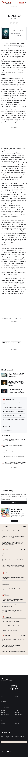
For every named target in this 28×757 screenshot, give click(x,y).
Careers (3, 712)
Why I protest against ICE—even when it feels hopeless (13, 457)
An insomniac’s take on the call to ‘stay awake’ (12, 625)
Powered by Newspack (5, 754)
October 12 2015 (17, 318)
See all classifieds (7, 430)
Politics (16, 696)
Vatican (16, 698)
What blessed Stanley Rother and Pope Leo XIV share (14, 451)
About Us (3, 710)
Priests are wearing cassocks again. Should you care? (14, 445)
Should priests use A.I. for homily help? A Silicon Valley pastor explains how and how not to (13, 640)
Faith (2, 696)
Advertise (16, 723)
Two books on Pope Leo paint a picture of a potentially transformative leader (12, 611)
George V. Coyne (14, 18)
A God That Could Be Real (17, 31)
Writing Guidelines (5, 714)
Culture (3, 699)
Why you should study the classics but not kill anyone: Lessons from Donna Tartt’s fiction (16, 391)
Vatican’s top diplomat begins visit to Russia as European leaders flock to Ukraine (12, 599)
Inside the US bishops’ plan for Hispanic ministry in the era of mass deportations (13, 537)
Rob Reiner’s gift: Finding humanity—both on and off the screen (13, 589)
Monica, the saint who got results (9, 630)
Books (14, 13)
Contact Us (17, 712)
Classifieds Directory (19, 725)
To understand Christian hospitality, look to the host (13, 560)
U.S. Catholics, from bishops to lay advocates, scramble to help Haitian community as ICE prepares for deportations (12, 543)
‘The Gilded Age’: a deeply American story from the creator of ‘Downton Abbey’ (14, 440)
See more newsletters (20, 496)
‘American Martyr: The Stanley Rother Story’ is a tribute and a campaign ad (16, 374)
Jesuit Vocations (18, 714)
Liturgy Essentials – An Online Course (12, 415)
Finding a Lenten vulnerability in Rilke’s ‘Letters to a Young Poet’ (13, 577)
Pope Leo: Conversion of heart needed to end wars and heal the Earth (13, 531)
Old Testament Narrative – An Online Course (13, 411)
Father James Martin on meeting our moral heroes (13, 651)
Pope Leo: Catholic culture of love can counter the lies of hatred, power (13, 605)
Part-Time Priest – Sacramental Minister (12, 407)
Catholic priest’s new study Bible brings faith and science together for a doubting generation (14, 463)
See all (23, 526)
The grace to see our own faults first (10, 621)
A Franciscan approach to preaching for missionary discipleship (11, 646)
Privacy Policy (17, 710)
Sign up (14, 741)
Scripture (3, 701)
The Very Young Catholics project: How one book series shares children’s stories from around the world (13, 567)
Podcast (16, 701)
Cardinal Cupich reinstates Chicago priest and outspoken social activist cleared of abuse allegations (16, 383)
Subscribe (21, 2)
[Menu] (26, 3)
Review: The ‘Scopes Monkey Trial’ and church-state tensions (13, 583)
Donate (3, 723)
